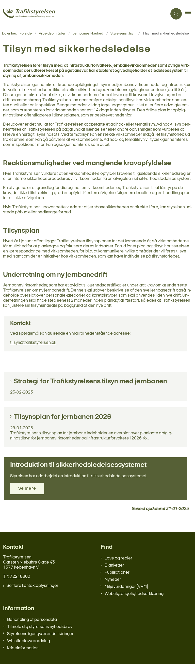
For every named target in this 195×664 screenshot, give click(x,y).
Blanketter (114, 565)
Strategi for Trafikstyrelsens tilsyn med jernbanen (90, 381)
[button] (190, 14)
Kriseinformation (23, 648)
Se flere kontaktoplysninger (32, 586)
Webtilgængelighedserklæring (134, 594)
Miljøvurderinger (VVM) (126, 587)
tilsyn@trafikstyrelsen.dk (33, 342)
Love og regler (118, 558)
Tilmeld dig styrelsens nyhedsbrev (39, 627)
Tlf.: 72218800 (16, 576)
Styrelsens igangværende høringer (40, 634)
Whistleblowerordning (28, 641)
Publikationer (117, 572)
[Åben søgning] (176, 14)
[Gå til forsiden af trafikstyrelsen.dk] (81, 14)
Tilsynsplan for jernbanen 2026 (62, 417)
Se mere (27, 488)
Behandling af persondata (32, 620)
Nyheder (113, 579)
